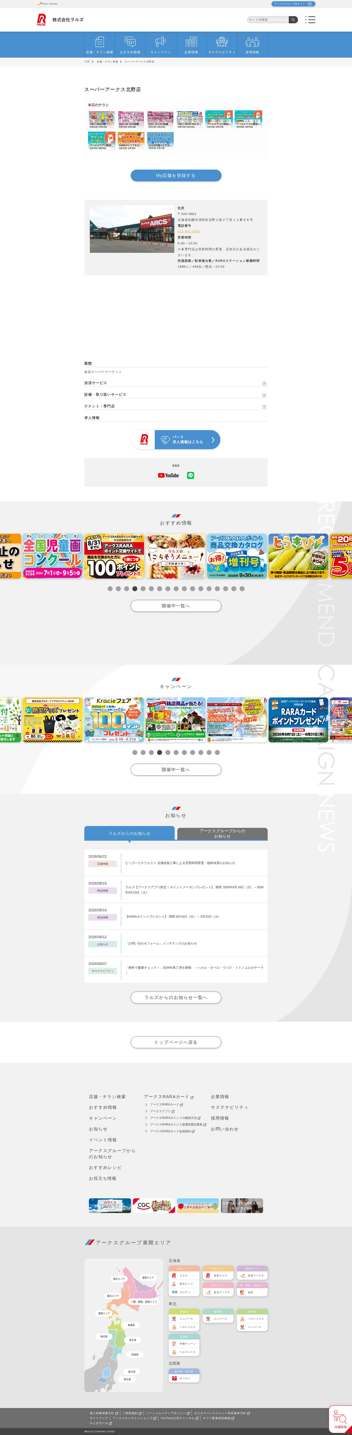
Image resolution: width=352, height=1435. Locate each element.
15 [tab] (225, 588)
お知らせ (98, 1129)
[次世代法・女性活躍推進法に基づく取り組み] (242, 1205)
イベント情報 (103, 1139)
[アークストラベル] (110, 1205)
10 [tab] (184, 588)
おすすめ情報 (130, 52)
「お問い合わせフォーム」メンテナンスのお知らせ (161, 943)
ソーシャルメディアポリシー (166, 1413)
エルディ (185, 1292)
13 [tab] (209, 588)
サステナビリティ (222, 52)
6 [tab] (151, 588)
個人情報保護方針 (102, 1413)
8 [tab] (167, 588)
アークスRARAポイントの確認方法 (173, 1117)
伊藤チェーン (188, 1343)
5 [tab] (143, 588)
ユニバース (186, 1318)
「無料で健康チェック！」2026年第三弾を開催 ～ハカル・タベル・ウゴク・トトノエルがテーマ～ (194, 970)
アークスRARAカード (167, 1096)
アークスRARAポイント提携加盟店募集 (176, 1124)
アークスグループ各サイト (289, 3)
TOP (87, 61)
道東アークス (256, 1275)
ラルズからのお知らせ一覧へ (176, 997)
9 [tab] (176, 588)
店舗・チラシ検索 (99, 52)
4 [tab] (134, 588)
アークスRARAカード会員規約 (170, 1131)
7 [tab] (159, 588)
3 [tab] (126, 588)
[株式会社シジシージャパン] (154, 1205)
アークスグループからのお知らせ (112, 1153)
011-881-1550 (189, 231)
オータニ (185, 1378)
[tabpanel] (114, 556)
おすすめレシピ (105, 1167)
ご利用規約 (130, 1413)
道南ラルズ (220, 1275)
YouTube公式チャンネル (178, 1418)
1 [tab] (110, 588)
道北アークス (222, 1292)
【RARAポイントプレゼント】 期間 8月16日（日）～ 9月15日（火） (173, 916)
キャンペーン (161, 52)
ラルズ (184, 1275)
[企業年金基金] (198, 1205)
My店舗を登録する (176, 175)
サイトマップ (99, 1418)
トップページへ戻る (176, 1042)
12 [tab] (200, 588)
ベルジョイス (188, 1327)
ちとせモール (99, 1423)
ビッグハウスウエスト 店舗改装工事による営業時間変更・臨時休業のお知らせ (180, 863)
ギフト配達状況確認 (216, 1418)
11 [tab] (192, 588)
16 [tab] (233, 588)
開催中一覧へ (176, 605)
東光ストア (186, 1283)
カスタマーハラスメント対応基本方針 (220, 1413)
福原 (250, 1292)
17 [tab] (242, 588)
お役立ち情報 (103, 1178)
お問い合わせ (225, 1129)
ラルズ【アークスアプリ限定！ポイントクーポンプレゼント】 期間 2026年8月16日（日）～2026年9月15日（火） (194, 889)
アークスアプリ (160, 1111)
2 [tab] (118, 588)
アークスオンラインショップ (132, 1418)
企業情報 (191, 52)
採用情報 (252, 52)
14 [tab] (217, 588)
